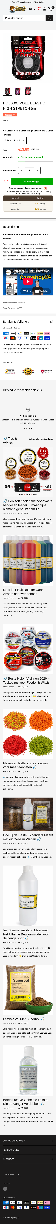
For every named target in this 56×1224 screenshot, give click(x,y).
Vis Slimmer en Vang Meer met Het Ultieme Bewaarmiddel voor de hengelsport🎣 (26, 934)
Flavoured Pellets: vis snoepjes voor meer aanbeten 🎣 (25, 765)
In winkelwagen (32, 181)
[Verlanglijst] (39, 9)
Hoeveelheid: (9, 170)
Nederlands (9, 1174)
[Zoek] (49, 18)
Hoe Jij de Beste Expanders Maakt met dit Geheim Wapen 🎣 (28, 837)
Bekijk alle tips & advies (41, 439)
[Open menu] (4, 9)
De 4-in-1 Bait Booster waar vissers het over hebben (23, 592)
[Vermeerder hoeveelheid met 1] (37, 170)
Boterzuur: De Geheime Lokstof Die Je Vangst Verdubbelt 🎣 (25, 1102)
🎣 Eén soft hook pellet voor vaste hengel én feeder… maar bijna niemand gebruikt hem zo (27, 505)
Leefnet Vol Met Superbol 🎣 (23, 1019)
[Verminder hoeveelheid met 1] (21, 170)
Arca (5, 121)
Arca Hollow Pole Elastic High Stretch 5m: (28, 132)
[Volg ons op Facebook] (5, 1189)
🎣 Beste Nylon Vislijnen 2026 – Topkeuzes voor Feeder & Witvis (26, 680)
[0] (50, 9)
